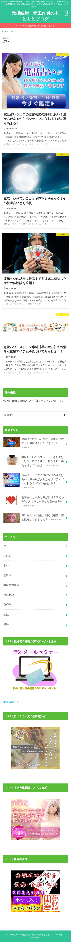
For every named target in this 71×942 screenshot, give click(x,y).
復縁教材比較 (11, 585)
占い (6, 565)
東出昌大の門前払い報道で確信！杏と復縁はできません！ (42, 517)
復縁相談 (8, 594)
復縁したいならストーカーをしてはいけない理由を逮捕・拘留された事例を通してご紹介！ (42, 461)
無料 (6, 624)
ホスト (7, 545)
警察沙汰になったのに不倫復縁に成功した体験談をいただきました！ (42, 443)
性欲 (6, 614)
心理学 (7, 604)
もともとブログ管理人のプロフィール (36, 26)
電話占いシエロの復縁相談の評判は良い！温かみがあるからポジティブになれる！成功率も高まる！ (42, 481)
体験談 (7, 555)
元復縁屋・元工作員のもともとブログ (35, 15)
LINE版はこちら (12, 701)
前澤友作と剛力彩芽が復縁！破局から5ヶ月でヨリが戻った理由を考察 (42, 501)
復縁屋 (7, 575)
